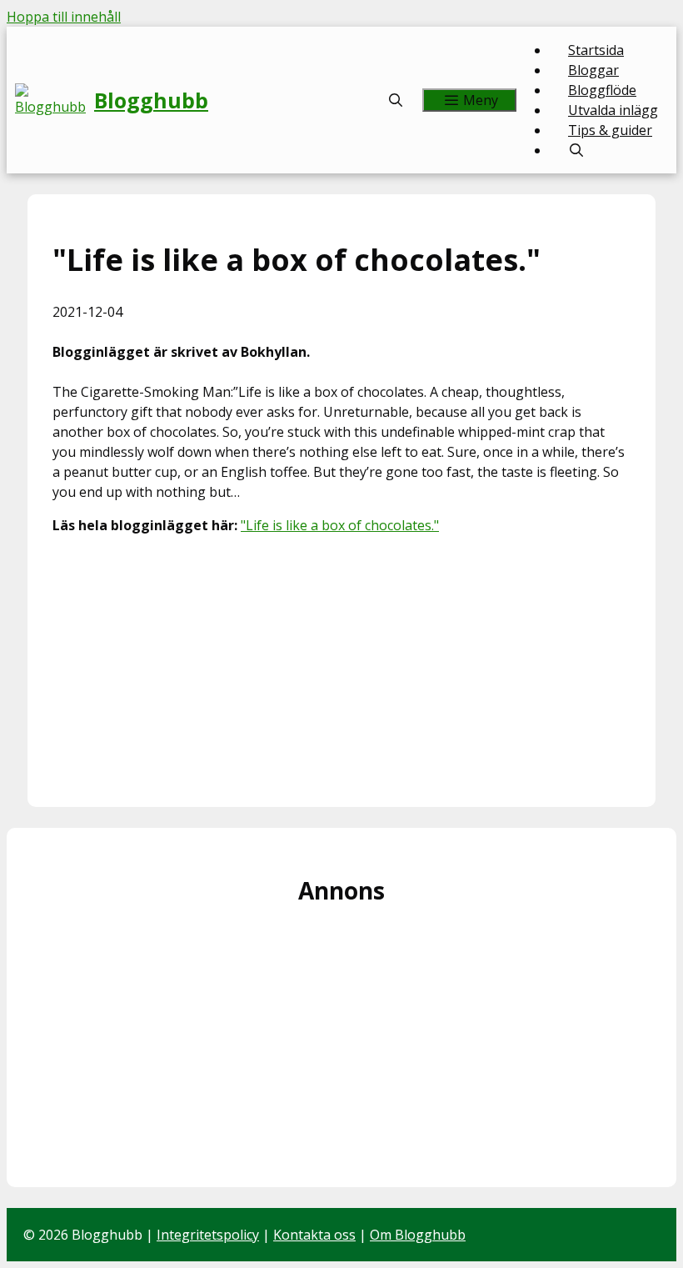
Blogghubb (151, 100)
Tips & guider (610, 130)
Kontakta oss (314, 1234)
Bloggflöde (602, 90)
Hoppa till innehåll (64, 17)
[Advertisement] (341, 665)
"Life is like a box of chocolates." (340, 525)
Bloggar (593, 70)
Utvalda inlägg (613, 110)
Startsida (596, 50)
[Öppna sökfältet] (396, 100)
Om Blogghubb (418, 1234)
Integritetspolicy (208, 1234)
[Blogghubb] (54, 100)
